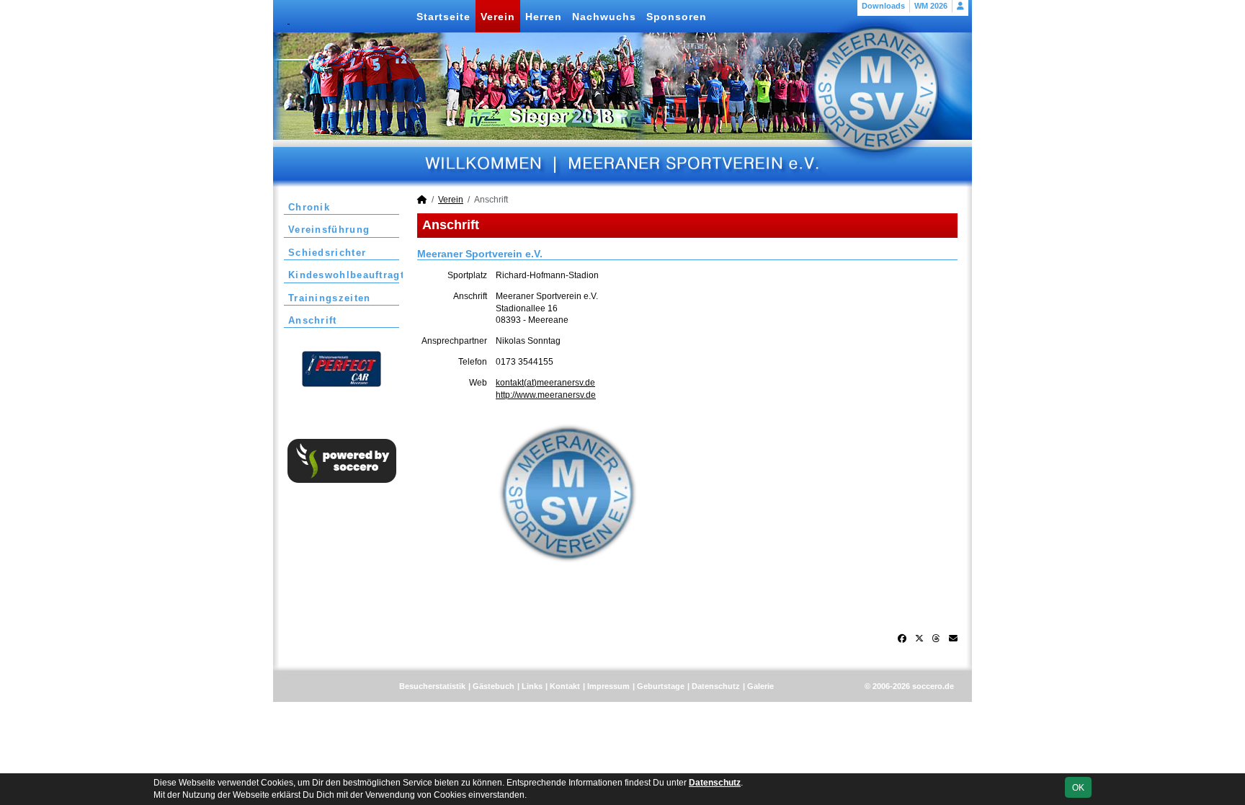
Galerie (760, 686)
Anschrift (312, 320)
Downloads (883, 5)
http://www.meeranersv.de (546, 395)
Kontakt (565, 686)
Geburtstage (660, 686)
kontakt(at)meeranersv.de (545, 383)
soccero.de (933, 686)
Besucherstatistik (432, 686)
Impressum (608, 686)
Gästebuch (493, 686)
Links (532, 686)
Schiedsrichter (327, 252)
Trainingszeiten (329, 298)
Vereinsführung (329, 229)
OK (1078, 788)
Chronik (309, 207)
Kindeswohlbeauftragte (343, 275)
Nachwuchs (604, 16)
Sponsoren (676, 16)
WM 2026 (930, 5)
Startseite (443, 16)
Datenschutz (716, 686)
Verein (498, 16)
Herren (543, 16)
